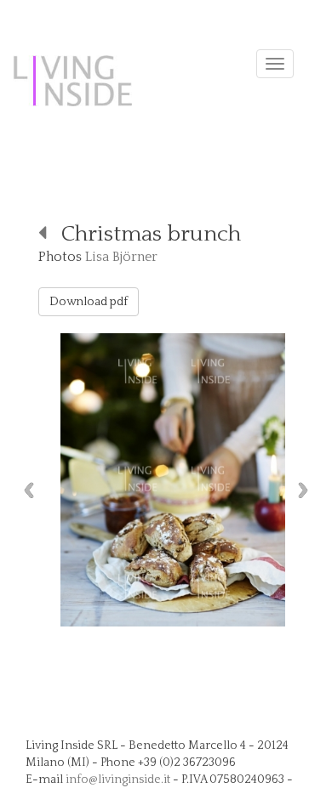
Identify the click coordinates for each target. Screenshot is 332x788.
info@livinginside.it (118, 779)
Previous (25, 490)
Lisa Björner (121, 256)
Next (307, 490)
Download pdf (88, 302)
